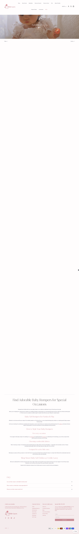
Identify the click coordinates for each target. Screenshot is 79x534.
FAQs (33, 506)
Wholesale (34, 515)
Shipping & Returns (36, 508)
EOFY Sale (34, 517)
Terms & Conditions (46, 511)
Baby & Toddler (57, 3)
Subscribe (64, 519)
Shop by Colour (46, 3)
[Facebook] (5, 517)
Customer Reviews (46, 508)
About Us (44, 506)
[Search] (71, 6)
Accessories (41, 9)
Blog (43, 510)
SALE (46, 9)
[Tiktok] (14, 517)
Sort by (72, 41)
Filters (5, 41)
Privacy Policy (45, 513)
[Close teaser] (74, 270)
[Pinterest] (11, 517)
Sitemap (44, 515)
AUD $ (63, 6)
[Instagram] (8, 517)
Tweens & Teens (34, 9)
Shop (19, 3)
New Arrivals (24, 3)
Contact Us (34, 513)
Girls (52, 3)
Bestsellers (31, 3)
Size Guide (34, 511)
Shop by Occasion (38, 3)
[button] (77, 267)
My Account (34, 510)
